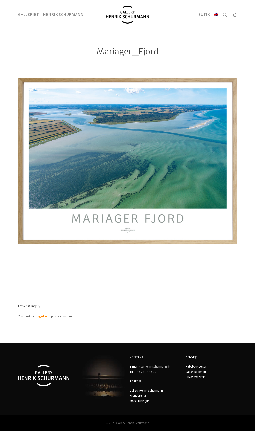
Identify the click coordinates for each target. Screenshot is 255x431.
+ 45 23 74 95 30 (145, 372)
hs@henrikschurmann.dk (154, 366)
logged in (41, 316)
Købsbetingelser (196, 366)
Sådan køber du (196, 372)
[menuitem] (216, 14)
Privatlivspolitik (195, 377)
